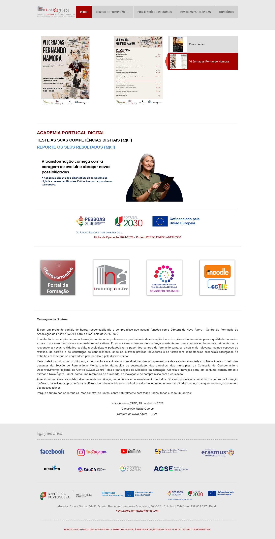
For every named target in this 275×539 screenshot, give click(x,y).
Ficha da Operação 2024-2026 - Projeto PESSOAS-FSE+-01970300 (137, 237)
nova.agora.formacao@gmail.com (137, 510)
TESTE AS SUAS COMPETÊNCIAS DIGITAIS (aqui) (84, 140)
